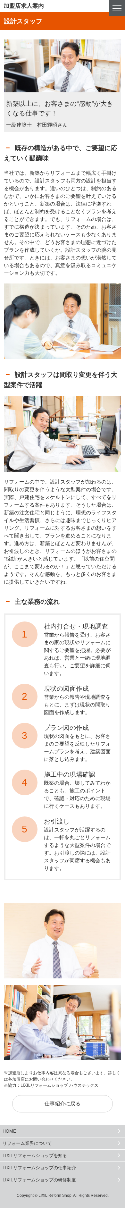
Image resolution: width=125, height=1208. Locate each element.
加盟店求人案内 (24, 6)
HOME (9, 1131)
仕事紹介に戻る (62, 1103)
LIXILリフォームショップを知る (35, 1155)
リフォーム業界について (27, 1143)
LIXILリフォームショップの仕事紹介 (39, 1167)
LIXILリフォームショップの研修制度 (39, 1179)
